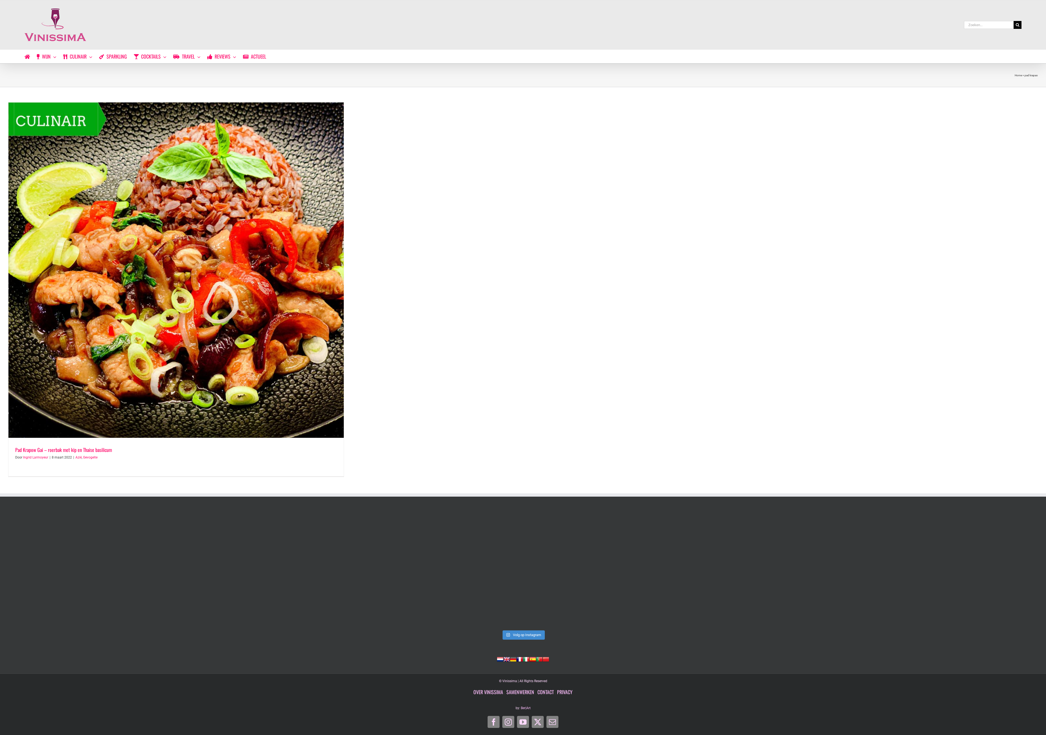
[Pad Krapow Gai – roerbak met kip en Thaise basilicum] (176, 270)
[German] (513, 659)
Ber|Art (526, 708)
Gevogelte (90, 457)
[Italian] (526, 659)
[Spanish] (533, 659)
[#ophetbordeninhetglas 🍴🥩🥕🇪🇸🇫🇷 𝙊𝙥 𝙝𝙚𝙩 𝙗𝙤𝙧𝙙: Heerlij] (729, 569)
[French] (519, 659)
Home (1018, 75)
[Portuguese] (539, 659)
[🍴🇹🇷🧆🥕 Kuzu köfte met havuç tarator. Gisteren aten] (110, 569)
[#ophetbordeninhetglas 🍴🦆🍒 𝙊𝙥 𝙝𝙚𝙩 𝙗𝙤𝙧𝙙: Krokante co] (936, 569)
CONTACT (545, 691)
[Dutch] (500, 659)
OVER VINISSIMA (488, 691)
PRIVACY (565, 691)
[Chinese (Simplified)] (546, 659)
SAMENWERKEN (520, 691)
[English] (506, 659)
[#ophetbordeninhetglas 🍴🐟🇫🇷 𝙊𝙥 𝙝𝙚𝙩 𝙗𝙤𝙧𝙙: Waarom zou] (523, 569)
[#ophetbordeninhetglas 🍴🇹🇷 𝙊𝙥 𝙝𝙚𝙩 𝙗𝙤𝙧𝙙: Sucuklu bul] (316, 569)
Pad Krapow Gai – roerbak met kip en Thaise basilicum (63, 449)
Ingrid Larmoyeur (35, 457)
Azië (78, 457)
